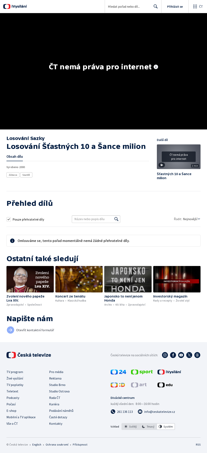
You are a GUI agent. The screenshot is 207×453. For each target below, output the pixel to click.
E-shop (11, 411)
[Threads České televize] (197, 355)
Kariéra (54, 404)
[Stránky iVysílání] (169, 373)
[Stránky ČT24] (118, 373)
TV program (14, 372)
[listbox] (148, 426)
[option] (130, 426)
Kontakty (55, 423)
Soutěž (26, 174)
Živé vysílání (14, 378)
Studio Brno (57, 385)
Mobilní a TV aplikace (21, 417)
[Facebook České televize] (173, 355)
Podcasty (12, 398)
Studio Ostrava (59, 391)
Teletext (12, 391)
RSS (198, 444)
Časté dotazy (58, 417)
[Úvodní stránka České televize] (29, 355)
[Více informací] (155, 67)
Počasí (11, 404)
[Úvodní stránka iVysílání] (18, 6)
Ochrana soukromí (57, 444)
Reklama (55, 378)
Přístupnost (80, 444)
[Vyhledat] (116, 219)
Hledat (155, 6)
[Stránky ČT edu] (164, 386)
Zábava (13, 174)
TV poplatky (14, 385)
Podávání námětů (61, 411)
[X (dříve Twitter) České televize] (189, 355)
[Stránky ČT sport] (142, 373)
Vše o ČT (12, 423)
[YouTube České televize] (181, 355)
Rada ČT (54, 398)
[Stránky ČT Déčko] (118, 386)
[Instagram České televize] (165, 355)
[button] (179, 158)
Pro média (56, 372)
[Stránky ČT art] (139, 386)
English (36, 444)
